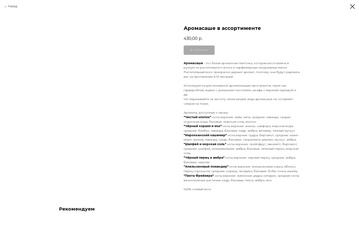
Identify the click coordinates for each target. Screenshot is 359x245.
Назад (12, 6)
